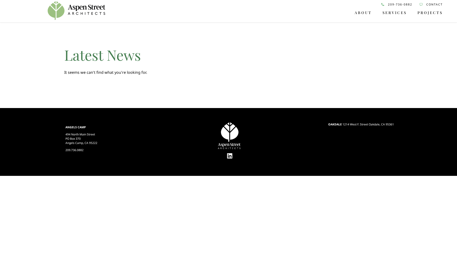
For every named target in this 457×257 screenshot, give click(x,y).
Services (394, 12)
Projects (430, 12)
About (363, 12)
